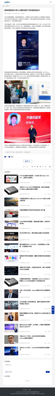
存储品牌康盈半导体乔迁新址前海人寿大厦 (32, 210)
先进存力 (23, 13)
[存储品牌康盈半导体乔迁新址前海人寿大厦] (11, 213)
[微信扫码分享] (32, 166)
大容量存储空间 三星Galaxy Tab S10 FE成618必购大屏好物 (35, 199)
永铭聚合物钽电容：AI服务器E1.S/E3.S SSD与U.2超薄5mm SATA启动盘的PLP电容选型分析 (35, 280)
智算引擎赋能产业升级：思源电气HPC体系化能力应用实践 (35, 314)
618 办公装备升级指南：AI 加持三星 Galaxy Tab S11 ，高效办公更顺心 (34, 176)
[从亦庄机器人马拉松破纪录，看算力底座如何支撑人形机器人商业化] (11, 305)
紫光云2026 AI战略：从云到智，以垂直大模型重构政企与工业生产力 (35, 325)
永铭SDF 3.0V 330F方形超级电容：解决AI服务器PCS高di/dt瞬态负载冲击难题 (34, 188)
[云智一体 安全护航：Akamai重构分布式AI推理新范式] (11, 293)
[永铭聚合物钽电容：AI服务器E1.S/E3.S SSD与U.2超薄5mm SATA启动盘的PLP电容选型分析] (11, 282)
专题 (30, 389)
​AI (6, 156)
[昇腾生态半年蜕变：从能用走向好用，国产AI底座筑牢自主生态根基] (11, 270)
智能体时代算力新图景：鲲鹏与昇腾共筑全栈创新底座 (35, 257)
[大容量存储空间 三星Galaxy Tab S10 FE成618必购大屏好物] (11, 202)
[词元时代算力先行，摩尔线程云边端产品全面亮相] (11, 236)
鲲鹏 (6, 256)
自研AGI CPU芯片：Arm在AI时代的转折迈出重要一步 (35, 348)
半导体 (7, 221)
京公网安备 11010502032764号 (37, 393)
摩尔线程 (7, 233)
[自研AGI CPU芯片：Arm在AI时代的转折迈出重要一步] (11, 351)
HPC (6, 313)
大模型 (11, 156)
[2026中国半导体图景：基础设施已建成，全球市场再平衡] (11, 225)
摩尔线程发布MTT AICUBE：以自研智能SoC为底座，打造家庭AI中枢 (34, 245)
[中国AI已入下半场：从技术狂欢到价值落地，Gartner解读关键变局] (11, 339)
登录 (6, 371)
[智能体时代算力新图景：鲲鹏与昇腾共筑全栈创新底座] (11, 259)
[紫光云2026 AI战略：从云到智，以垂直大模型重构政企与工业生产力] (11, 328)
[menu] (50, 2)
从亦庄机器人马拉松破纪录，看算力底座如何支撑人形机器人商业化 (35, 303)
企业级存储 (8, 279)
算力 (6, 302)
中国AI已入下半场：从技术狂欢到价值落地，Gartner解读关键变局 (33, 337)
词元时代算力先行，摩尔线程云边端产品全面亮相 (34, 233)
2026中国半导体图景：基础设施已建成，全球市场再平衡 (35, 222)
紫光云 (7, 325)
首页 (4, 6)
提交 (47, 371)
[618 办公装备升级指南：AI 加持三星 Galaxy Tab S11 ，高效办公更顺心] (11, 179)
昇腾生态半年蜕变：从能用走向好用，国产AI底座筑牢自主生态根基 (35, 268)
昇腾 (6, 267)
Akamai (7, 290)
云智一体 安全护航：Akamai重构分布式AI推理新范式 (35, 291)
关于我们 (25, 389)
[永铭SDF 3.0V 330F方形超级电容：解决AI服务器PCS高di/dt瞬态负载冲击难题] (11, 190)
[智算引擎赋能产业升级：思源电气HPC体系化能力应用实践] (11, 316)
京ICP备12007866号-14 (24, 393)
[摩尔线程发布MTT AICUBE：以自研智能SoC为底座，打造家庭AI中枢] (11, 247)
